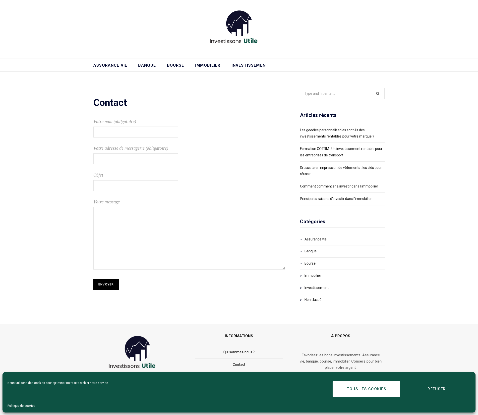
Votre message (106, 202)
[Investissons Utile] (239, 28)
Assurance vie (110, 65)
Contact (239, 365)
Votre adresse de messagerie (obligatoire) (130, 148)
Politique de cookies (21, 406)
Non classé (312, 300)
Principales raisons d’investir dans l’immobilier (336, 199)
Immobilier (208, 65)
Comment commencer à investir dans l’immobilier (339, 186)
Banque (147, 65)
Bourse (175, 65)
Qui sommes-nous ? (239, 352)
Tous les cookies (366, 389)
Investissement (250, 65)
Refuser (436, 389)
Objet (98, 175)
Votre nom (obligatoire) (114, 121)
